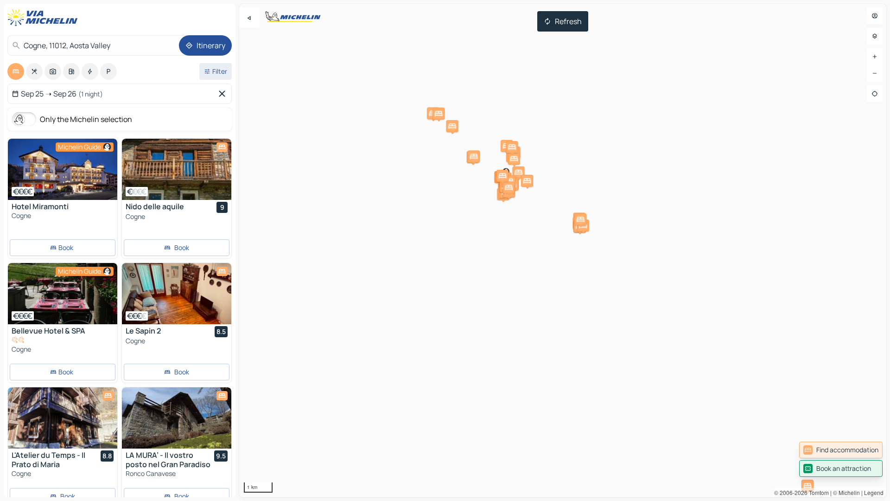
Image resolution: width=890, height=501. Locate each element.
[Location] (875, 93)
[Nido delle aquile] (176, 169)
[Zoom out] (875, 73)
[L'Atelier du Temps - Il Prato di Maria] (62, 418)
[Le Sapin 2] (176, 293)
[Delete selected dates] (223, 94)
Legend (874, 492)
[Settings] (875, 36)
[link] (841, 450)
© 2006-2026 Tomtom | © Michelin (817, 492)
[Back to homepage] (44, 17)
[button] (807, 486)
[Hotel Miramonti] (62, 169)
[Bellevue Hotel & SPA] (62, 293)
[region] (562, 250)
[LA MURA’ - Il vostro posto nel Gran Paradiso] (176, 418)
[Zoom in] (875, 56)
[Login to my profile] (875, 15)
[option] (15, 71)
